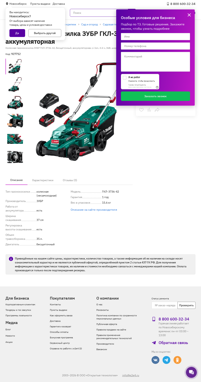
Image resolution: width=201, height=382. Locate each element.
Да (17, 33)
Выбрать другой (45, 33)
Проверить (186, 305)
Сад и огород (89, 24)
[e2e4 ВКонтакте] (155, 360)
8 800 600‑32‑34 (183, 4)
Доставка (59, 4)
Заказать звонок (155, 96)
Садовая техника (113, 24)
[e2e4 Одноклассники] (177, 360)
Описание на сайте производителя (94, 209)
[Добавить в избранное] (141, 109)
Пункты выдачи (40, 4)
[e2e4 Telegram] (166, 360)
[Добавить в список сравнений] (149, 109)
